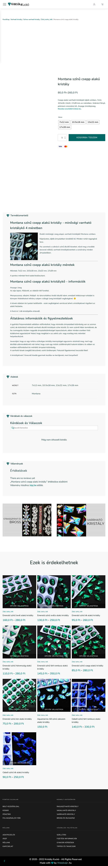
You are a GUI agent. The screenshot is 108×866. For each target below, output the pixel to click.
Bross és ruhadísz (66, 818)
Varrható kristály (16, 19)
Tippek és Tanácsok (66, 846)
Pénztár (7, 814)
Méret (60, 117)
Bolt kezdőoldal (11, 806)
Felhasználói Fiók (12, 818)
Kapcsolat (8, 846)
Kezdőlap (6, 19)
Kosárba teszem (87, 137)
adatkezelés (9, 835)
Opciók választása (19, 606)
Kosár (6, 810)
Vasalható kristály (66, 810)
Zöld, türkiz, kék (46, 19)
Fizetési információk (67, 839)
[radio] (64, 122)
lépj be (33, 485)
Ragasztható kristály (67, 806)
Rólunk (6, 843)
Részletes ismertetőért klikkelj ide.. (70, 109)
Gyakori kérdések (65, 843)
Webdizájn (62, 862)
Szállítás (61, 835)
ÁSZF (5, 839)
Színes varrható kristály (31, 19)
